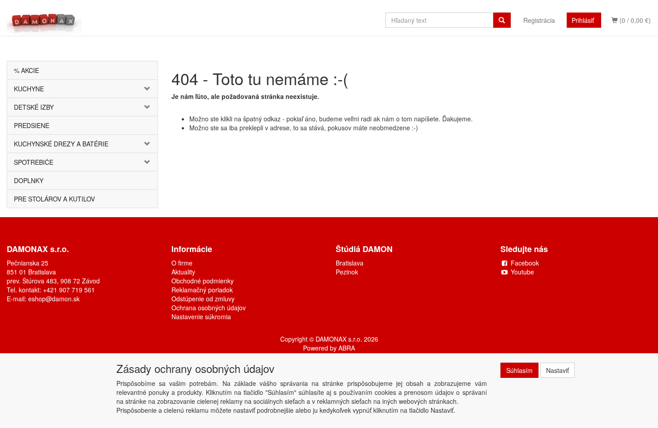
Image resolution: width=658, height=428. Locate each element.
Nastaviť (557, 370)
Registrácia (539, 20)
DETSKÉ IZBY (34, 107)
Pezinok (347, 271)
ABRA (346, 347)
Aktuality (183, 271)
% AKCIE (26, 70)
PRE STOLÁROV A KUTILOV (54, 198)
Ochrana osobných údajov (208, 307)
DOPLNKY (28, 180)
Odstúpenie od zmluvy (203, 298)
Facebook (525, 262)
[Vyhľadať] (502, 20)
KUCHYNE (29, 88)
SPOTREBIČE (33, 162)
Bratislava (349, 262)
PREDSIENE (31, 125)
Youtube (522, 271)
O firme (181, 262)
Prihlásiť (583, 20)
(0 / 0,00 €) (634, 20)
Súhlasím (519, 370)
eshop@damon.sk (54, 298)
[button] (145, 89)
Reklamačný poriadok (202, 289)
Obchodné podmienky (202, 280)
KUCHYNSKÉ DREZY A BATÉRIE (61, 143)
